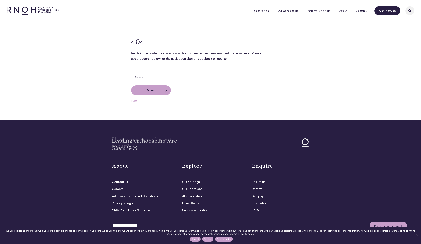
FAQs (256, 210)
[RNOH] (33, 11)
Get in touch (387, 10)
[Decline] (417, 235)
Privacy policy (224, 239)
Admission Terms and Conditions (135, 196)
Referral (257, 189)
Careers (117, 189)
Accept (195, 239)
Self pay (258, 196)
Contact (361, 10)
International (261, 203)
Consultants (190, 203)
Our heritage (191, 182)
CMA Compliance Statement (132, 210)
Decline (208, 239)
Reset (134, 101)
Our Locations (192, 189)
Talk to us (258, 182)
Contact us (120, 182)
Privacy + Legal (122, 203)
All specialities (192, 196)
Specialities (261, 10)
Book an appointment (388, 226)
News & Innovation (195, 210)
